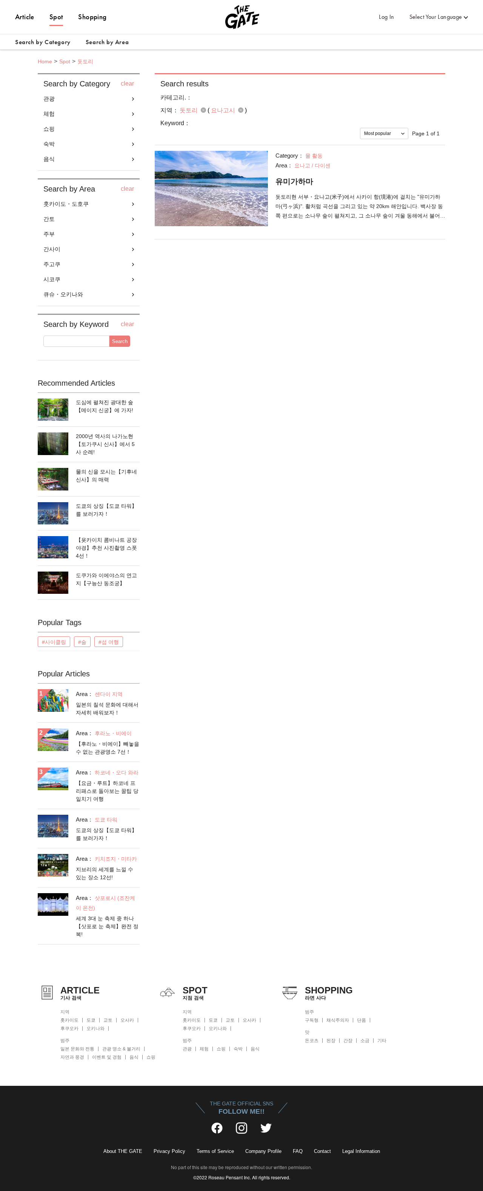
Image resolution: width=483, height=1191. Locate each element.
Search (120, 341)
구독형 (311, 1020)
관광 (187, 1049)
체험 (204, 1049)
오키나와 (95, 1028)
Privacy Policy (169, 1151)
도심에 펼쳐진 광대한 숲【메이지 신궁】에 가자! (104, 406)
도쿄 (90, 1020)
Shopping (92, 16)
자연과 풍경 (72, 1057)
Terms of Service (215, 1151)
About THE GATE (122, 1151)
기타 (381, 1040)
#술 (82, 642)
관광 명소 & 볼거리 (121, 1049)
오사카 (127, 1020)
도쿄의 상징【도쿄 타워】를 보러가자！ (106, 510)
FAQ (298, 1151)
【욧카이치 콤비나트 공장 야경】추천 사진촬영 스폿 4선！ (106, 548)
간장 (347, 1040)
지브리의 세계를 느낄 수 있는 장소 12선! (104, 873)
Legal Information (361, 1151)
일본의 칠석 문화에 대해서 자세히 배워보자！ (107, 709)
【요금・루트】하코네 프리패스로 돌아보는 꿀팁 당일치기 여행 (107, 791)
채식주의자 (337, 1020)
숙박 (238, 1049)
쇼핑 (150, 1057)
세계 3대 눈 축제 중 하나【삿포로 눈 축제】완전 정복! (107, 926)
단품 (361, 1020)
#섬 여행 (108, 642)
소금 (364, 1040)
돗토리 (85, 61)
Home (45, 61)
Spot (56, 16)
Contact (322, 1151)
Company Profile (263, 1151)
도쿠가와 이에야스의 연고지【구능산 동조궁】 (106, 579)
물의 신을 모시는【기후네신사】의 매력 (106, 476)
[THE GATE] (241, 17)
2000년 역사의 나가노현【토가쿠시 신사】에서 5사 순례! (105, 444)
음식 (133, 1057)
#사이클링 (54, 642)
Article (24, 16)
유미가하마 (294, 181)
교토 (107, 1020)
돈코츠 (311, 1040)
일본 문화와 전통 (77, 1049)
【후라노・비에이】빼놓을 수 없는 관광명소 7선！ (107, 748)
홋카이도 (69, 1020)
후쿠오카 (69, 1028)
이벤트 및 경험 (107, 1057)
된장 (330, 1040)
